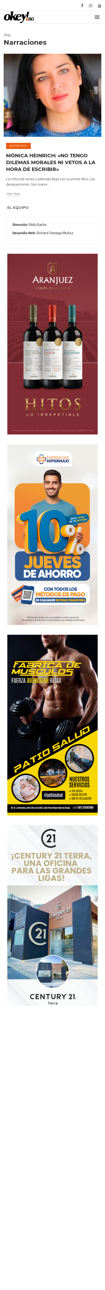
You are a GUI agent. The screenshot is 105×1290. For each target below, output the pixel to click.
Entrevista (18, 146)
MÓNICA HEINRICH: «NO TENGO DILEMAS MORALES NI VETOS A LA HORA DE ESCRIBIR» (50, 162)
